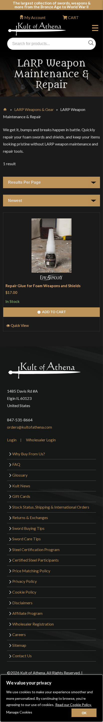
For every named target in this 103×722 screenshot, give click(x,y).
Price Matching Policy (31, 570)
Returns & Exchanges (30, 517)
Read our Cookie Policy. (73, 705)
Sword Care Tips (26, 538)
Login (11, 439)
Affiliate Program (27, 613)
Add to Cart (54, 312)
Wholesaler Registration (33, 624)
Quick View (20, 325)
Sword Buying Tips (28, 528)
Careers (19, 634)
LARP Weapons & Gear (34, 109)
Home (5, 108)
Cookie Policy (24, 592)
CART (73, 17)
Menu (96, 28)
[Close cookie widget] (84, 713)
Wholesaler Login (41, 439)
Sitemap (19, 645)
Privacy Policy (24, 581)
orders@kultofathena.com (29, 427)
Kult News (21, 485)
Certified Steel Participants (35, 560)
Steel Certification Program (36, 549)
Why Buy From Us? (28, 453)
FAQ (16, 464)
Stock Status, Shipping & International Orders (50, 507)
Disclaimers (22, 602)
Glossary (20, 475)
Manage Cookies (19, 712)
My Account (35, 17)
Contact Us (22, 655)
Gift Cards (21, 496)
